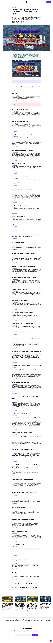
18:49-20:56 (15, 254)
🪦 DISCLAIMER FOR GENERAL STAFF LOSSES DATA (23, 104)
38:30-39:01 (14, 495)
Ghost (50, 620)
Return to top (14, 100)
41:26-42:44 (14, 560)
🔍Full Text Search (7, 619)
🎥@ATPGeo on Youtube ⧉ (38, 620)
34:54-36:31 (14, 434)
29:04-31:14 (14, 367)
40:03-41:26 (14, 546)
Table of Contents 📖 (17, 81)
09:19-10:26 (15, 178)
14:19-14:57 (15, 207)
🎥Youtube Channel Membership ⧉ (28, 621)
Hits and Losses (14, 7)
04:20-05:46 (15, 136)
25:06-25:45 (15, 314)
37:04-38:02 (15, 466)
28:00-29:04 (15, 353)
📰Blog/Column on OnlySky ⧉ (9, 620)
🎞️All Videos (13, 619)
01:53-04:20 (15, 123)
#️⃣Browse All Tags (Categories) (20, 619)
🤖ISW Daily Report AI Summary (38, 619)
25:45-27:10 (15, 325)
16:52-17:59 (15, 231)
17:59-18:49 (15, 243)
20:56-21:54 (15, 268)
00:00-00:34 (15, 95)
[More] (16, 2)
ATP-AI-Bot (18, 21)
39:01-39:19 (14, 508)
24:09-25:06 (15, 302)
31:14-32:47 (15, 384)
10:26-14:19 (15, 190)
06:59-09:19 (15, 165)
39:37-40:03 (14, 533)
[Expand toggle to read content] (40, 583)
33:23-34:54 (14, 415)
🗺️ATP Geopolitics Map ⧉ (18, 621)
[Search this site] (41, 2)
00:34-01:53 (15, 111)
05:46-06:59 (15, 152)
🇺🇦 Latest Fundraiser (29, 619)
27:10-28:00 (15, 339)
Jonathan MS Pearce (23, 21)
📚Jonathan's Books (18, 620)
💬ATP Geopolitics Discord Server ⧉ (28, 620)
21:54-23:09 (15, 279)
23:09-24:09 (15, 291)
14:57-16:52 (15, 218)
